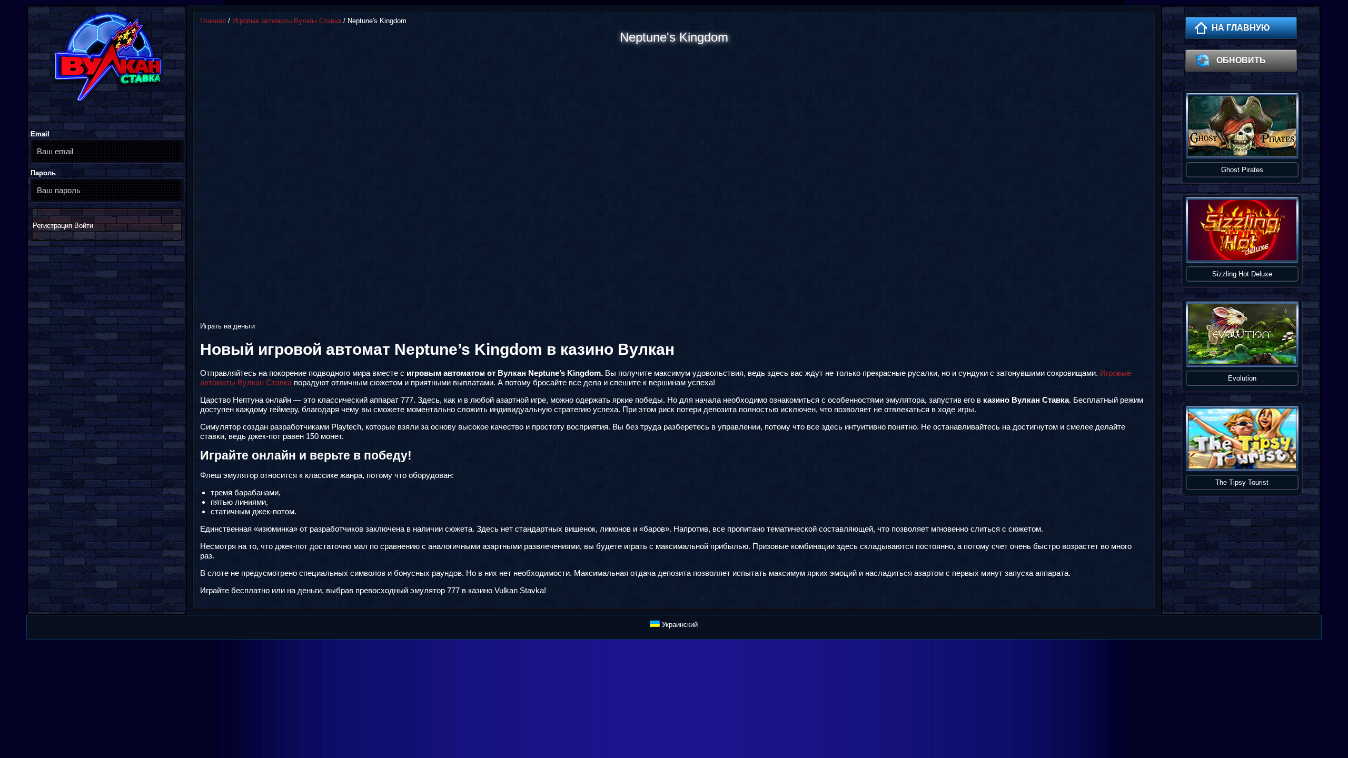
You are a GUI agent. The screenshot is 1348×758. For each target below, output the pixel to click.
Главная (213, 21)
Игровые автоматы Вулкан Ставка (286, 21)
